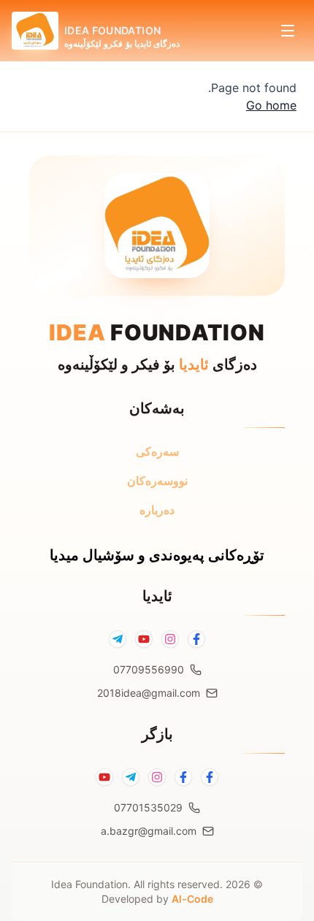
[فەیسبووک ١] (209, 777)
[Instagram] (170, 639)
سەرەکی (157, 451)
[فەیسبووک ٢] (183, 777)
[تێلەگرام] (130, 777)
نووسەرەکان (157, 480)
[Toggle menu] (287, 30)
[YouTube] (144, 639)
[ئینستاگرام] (157, 777)
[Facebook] (196, 639)
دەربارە (157, 509)
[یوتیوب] (104, 777)
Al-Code (192, 899)
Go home (271, 105)
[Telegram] (117, 639)
